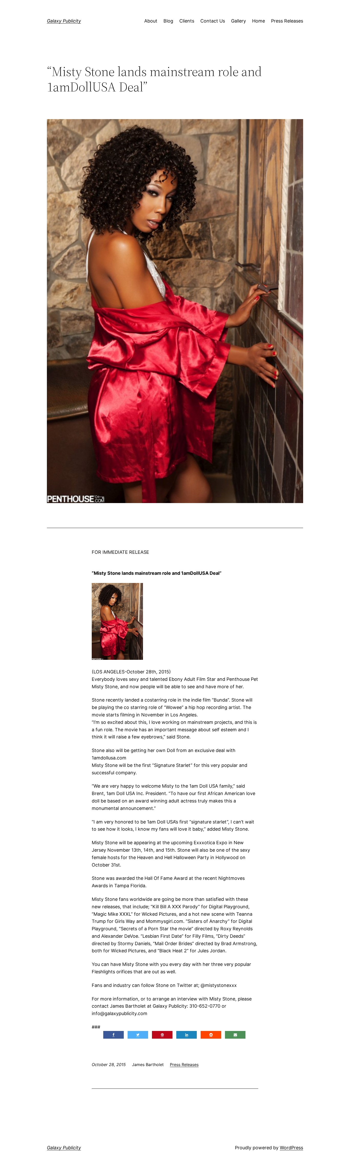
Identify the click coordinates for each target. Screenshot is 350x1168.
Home (258, 21)
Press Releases (287, 21)
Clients (186, 21)
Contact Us (212, 21)
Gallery (238, 21)
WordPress (291, 1147)
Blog (168, 21)
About (150, 21)
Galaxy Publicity (64, 21)
